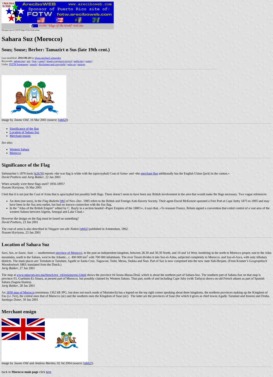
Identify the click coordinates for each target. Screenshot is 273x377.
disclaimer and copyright (52, 64)
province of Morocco (69, 252)
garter (89, 61)
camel (41, 61)
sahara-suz (19, 61)
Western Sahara (19, 149)
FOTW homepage (18, 64)
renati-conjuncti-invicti (59, 61)
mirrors (81, 64)
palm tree (79, 61)
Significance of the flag (24, 128)
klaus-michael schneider (48, 57)
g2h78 (39, 173)
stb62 (62, 120)
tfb (62, 201)
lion (34, 61)
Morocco (15, 153)
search (33, 64)
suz (28, 61)
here (48, 372)
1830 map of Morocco (20, 292)
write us (71, 64)
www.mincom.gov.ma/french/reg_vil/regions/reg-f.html (51, 275)
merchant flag (149, 173)
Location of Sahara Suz (24, 132)
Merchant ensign (20, 135)
